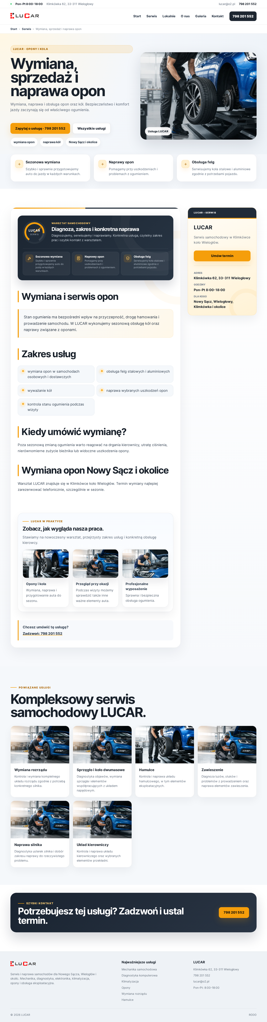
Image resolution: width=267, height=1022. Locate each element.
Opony (126, 987)
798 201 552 (243, 16)
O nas (185, 16)
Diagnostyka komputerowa (139, 975)
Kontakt (218, 16)
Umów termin (222, 256)
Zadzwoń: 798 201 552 (42, 633)
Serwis (151, 16)
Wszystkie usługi (91, 128)
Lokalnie (168, 16)
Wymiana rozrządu (134, 993)
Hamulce (128, 999)
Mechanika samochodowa (139, 969)
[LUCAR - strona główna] (29, 16)
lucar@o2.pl (227, 4)
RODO (253, 1014)
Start (137, 16)
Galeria (200, 16)
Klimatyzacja (130, 981)
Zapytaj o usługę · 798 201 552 (40, 128)
